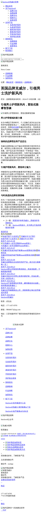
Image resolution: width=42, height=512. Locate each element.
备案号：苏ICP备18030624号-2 (26, 433)
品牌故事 (13, 13)
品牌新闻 (13, 41)
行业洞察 (13, 44)
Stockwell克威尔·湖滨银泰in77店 (17, 407)
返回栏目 (4, 232)
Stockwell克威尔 (7, 297)
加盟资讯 (13, 46)
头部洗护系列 (15, 25)
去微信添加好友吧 (8, 480)
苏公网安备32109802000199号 (17, 435)
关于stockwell (10, 8)
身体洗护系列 (15, 32)
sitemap (3, 438)
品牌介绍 (13, 11)
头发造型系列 (15, 27)
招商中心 (13, 18)
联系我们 (9, 51)
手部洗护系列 (15, 34)
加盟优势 (13, 20)
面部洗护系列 (15, 29)
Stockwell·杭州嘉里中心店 (15, 403)
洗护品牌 (15, 127)
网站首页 (9, 6)
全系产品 (9, 22)
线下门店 (9, 48)
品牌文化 (13, 15)
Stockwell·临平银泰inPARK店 (16, 411)
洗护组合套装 (15, 36)
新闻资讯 (9, 39)
